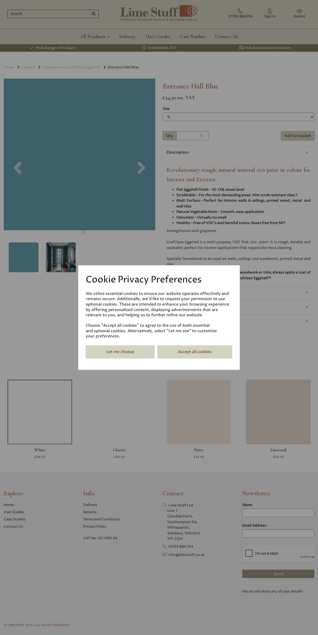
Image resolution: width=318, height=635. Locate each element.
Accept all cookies (195, 352)
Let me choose (120, 352)
